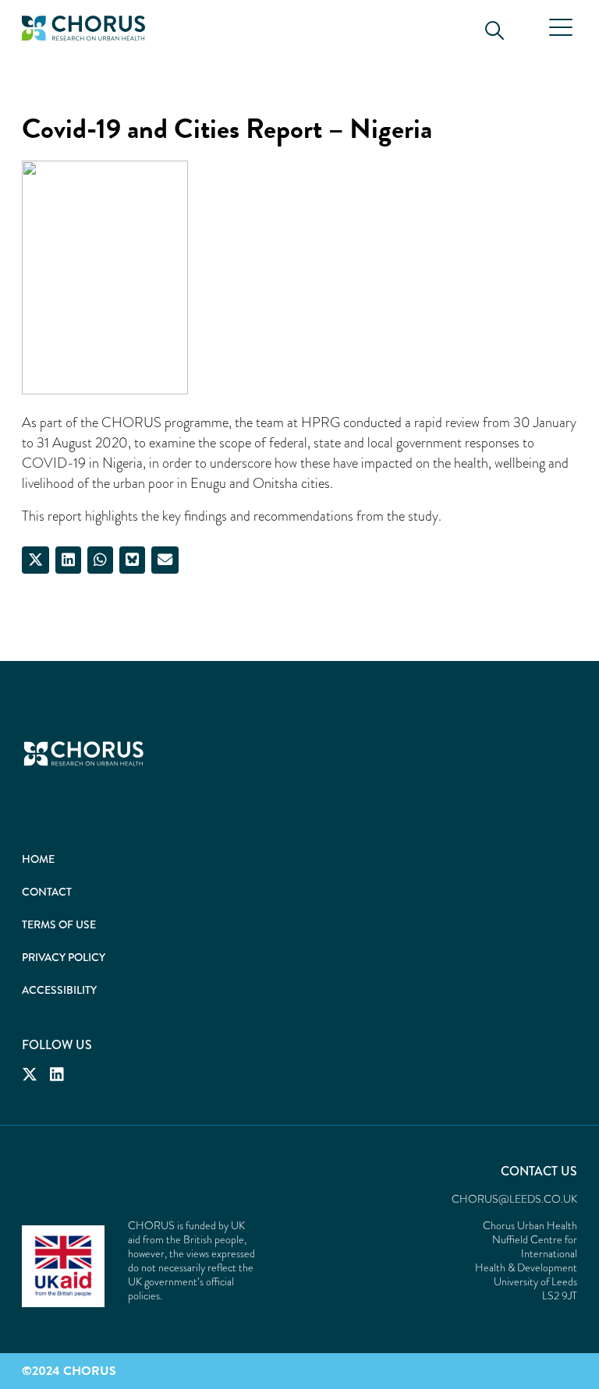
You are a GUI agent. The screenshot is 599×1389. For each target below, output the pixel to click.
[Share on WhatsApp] (100, 560)
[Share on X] (35, 560)
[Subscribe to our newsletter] (165, 560)
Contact (47, 891)
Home (38, 859)
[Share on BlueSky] (132, 560)
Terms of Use (59, 924)
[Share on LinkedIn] (68, 560)
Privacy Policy (63, 957)
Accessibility (59, 990)
